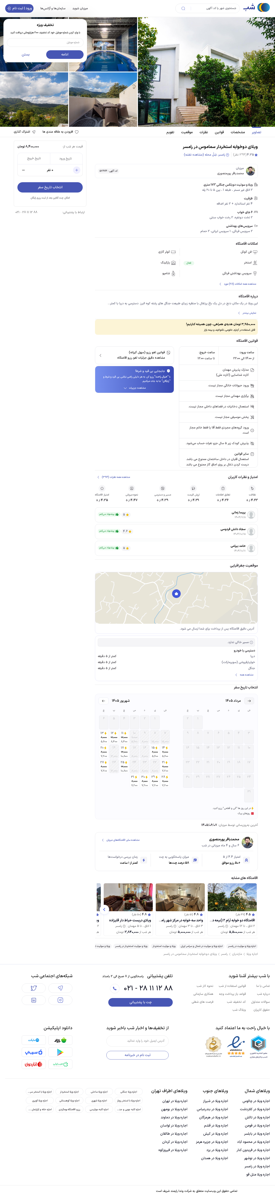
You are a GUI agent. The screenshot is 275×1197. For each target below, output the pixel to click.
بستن (26, 54)
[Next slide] (104, 909)
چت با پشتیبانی (141, 1002)
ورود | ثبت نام (22, 8)
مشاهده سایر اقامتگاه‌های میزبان (122, 840)
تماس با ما (263, 986)
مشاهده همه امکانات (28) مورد (240, 284)
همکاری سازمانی (203, 994)
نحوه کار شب (205, 986)
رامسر (224, 954)
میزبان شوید (80, 8)
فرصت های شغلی (202, 1002)
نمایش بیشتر (249, 313)
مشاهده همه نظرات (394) (116, 477)
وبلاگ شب (239, 1010)
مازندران (237, 954)
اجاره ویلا (252, 954)
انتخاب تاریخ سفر (50, 187)
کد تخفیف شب (236, 1002)
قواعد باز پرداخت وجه (232, 994)
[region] (176, 598)
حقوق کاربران (262, 1010)
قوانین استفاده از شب (232, 986)
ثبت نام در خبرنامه (138, 1055)
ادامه (64, 54)
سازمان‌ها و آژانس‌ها (53, 8)
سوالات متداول (260, 1002)
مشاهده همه (246, 675)
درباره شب (263, 994)
